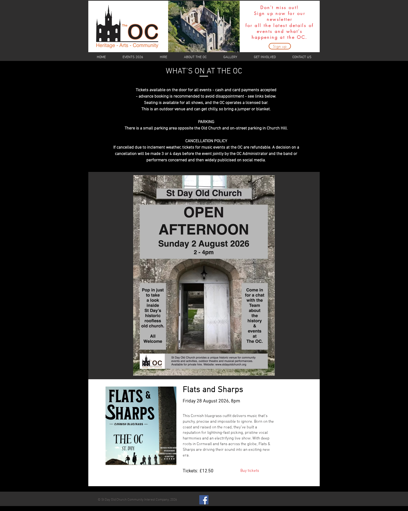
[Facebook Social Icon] (203, 499)
